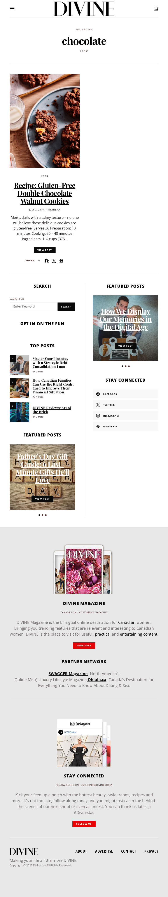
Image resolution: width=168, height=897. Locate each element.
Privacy (151, 851)
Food (44, 176)
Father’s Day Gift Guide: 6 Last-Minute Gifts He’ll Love (42, 467)
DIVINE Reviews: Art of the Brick (52, 409)
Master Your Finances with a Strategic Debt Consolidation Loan (50, 362)
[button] (39, 515)
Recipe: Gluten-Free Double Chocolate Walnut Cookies (44, 192)
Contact (128, 851)
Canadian (126, 622)
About (81, 851)
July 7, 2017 (36, 209)
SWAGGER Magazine (68, 673)
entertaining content (138, 634)
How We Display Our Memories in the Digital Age (126, 318)
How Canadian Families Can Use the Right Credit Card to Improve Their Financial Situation (53, 386)
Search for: (17, 298)
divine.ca (54, 209)
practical (103, 634)
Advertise (104, 851)
